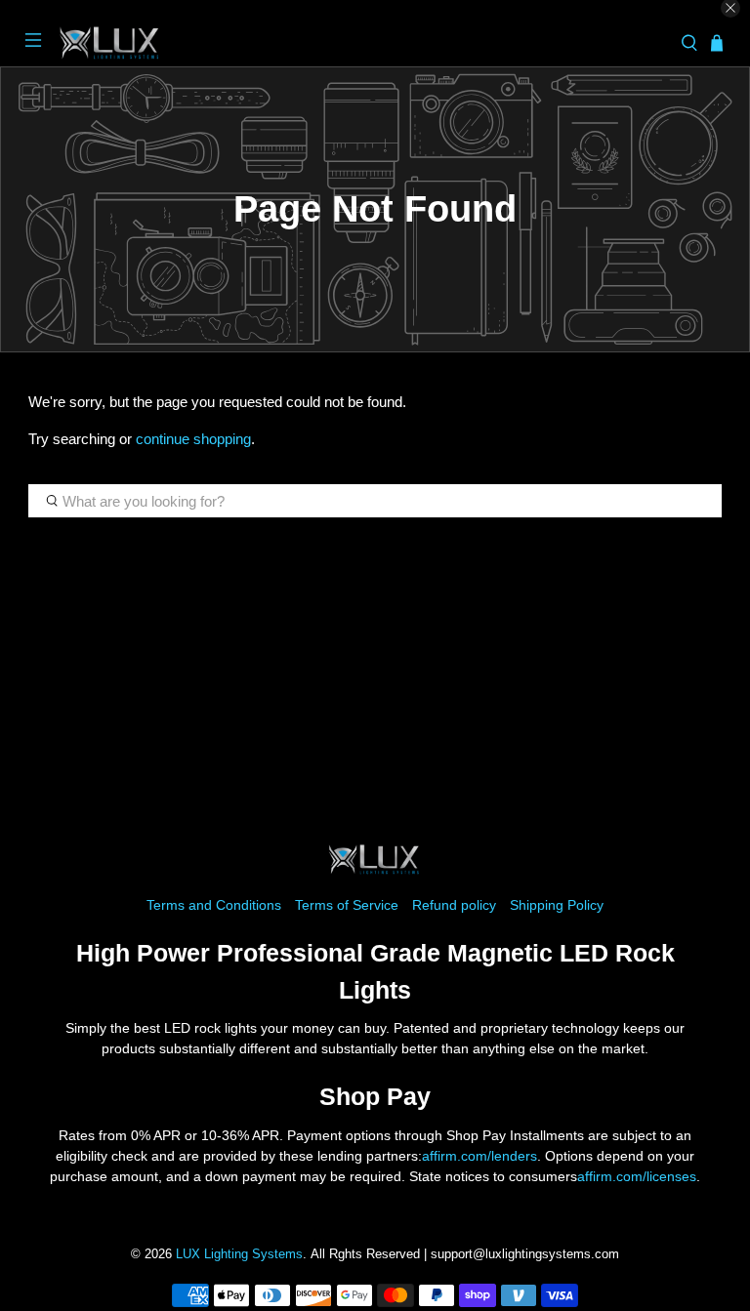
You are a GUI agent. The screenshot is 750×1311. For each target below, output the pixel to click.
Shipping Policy (557, 905)
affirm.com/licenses (636, 1176)
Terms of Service (346, 905)
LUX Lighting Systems (239, 1254)
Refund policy (454, 905)
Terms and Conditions (213, 905)
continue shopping (193, 438)
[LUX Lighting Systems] (361, 43)
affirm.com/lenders (479, 1156)
